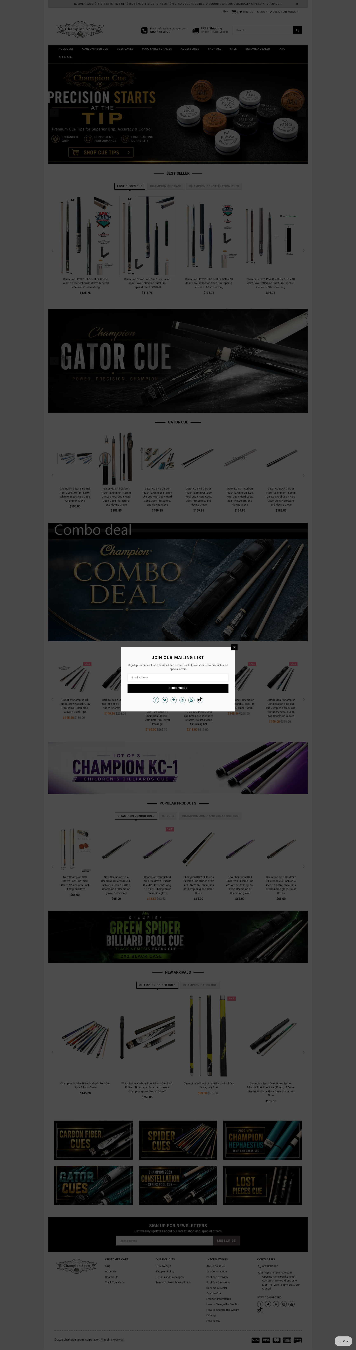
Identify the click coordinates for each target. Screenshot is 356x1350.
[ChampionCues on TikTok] (200, 700)
